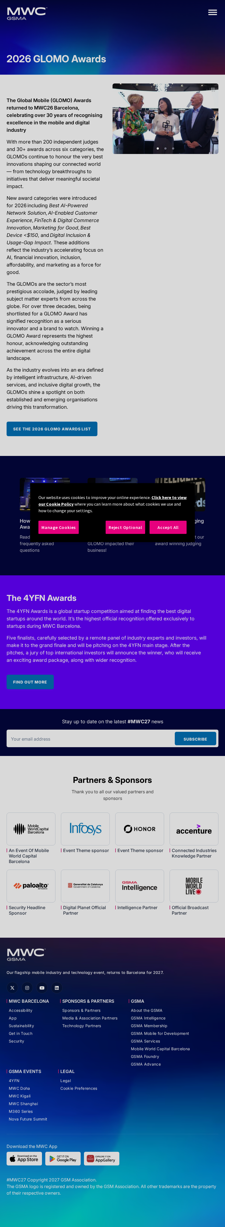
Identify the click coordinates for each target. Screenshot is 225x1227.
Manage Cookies (58, 527)
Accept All (168, 527)
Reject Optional (125, 527)
